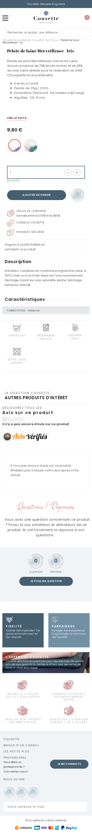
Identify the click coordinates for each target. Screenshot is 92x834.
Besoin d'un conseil (21, 745)
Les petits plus (16, 751)
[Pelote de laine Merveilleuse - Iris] (14, 145)
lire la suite (17, 118)
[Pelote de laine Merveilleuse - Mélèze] (30, 145)
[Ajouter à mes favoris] (78, 195)
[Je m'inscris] (82, 806)
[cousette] (46, 17)
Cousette (12, 739)
